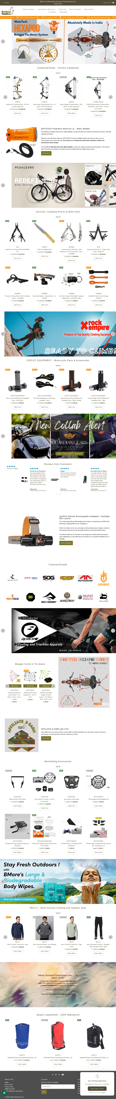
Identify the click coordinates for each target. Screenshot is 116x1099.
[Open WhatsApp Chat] (4, 1092)
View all (58, 73)
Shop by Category (28, 9)
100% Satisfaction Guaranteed (14, 1091)
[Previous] (3, 41)
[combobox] (19, 3)
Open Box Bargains (75, 9)
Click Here (46, 738)
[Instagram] (55, 1075)
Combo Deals (63, 12)
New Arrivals (62, 9)
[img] (11, 466)
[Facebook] (52, 1075)
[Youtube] (63, 1075)
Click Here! (46, 153)
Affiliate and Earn (10, 1089)
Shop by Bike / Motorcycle (46, 9)
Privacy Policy (9, 1086)
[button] (56, 494)
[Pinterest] (59, 1075)
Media (6, 1082)
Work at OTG (9, 1084)
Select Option (71, 113)
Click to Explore (66, 543)
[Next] (113, 41)
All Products (52, 12)
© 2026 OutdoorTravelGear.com (14, 1097)
